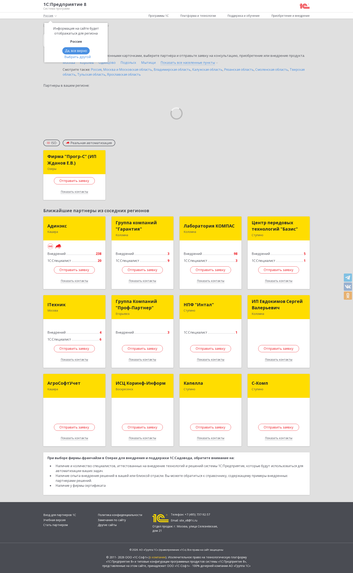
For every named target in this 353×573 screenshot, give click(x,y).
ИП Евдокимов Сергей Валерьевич (277, 304)
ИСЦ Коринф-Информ (141, 383)
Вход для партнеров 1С (59, 515)
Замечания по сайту (112, 520)
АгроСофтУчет (63, 383)
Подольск (128, 62)
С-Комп (260, 383)
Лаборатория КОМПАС (209, 226)
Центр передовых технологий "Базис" (275, 226)
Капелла (193, 383)
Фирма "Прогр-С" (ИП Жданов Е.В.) (71, 160)
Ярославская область (124, 74)
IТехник (56, 304)
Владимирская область (172, 69)
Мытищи (148, 62)
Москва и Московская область (127, 69)
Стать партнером (55, 525)
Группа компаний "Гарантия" (136, 226)
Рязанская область (239, 69)
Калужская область (207, 69)
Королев (87, 62)
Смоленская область (271, 69)
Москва (69, 62)
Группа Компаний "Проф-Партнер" (136, 304)
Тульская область (91, 74)
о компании (157, 557)
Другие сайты (107, 525)
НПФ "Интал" (199, 304)
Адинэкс (57, 226)
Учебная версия (54, 520)
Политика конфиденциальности (120, 515)
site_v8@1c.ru (188, 520)
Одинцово (107, 62)
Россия (96, 69)
